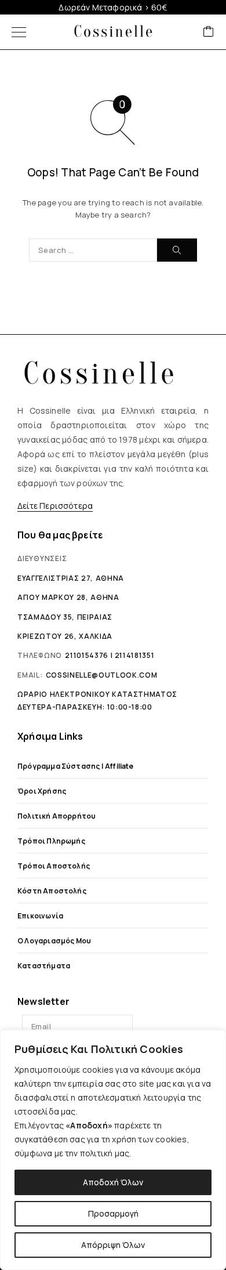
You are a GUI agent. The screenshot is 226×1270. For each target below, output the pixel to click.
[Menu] (19, 32)
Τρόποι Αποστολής (53, 866)
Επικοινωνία (40, 916)
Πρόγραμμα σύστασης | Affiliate (75, 766)
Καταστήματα (43, 966)
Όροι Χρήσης (41, 791)
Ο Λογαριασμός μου (54, 941)
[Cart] (208, 32)
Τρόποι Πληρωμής (51, 841)
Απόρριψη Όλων (113, 1244)
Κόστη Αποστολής (51, 891)
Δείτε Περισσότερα (55, 505)
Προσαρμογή (113, 1213)
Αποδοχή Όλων (113, 1182)
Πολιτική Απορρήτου (56, 816)
